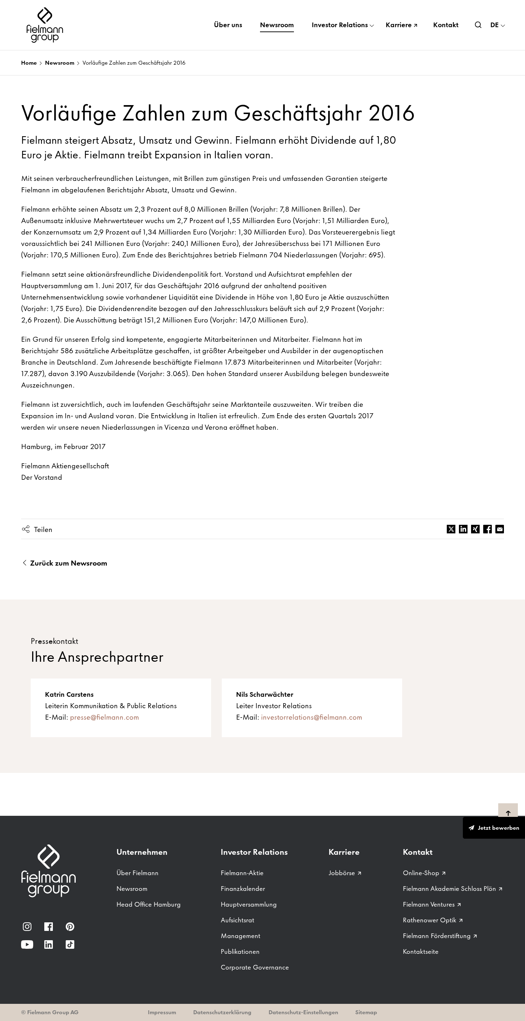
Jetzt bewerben (498, 827)
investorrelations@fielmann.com (311, 717)
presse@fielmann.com (104, 717)
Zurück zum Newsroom (67, 563)
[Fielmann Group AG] (46, 25)
